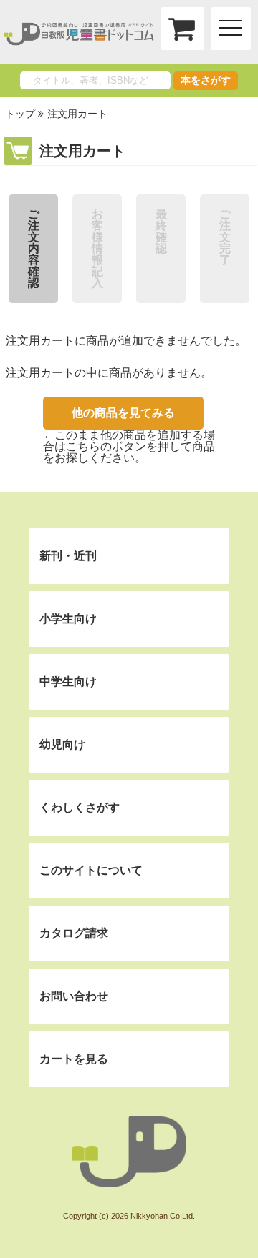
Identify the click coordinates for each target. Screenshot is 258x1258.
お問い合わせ (73, 996)
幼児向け (62, 744)
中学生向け (68, 681)
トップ (20, 113)
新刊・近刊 (68, 556)
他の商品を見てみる (123, 413)
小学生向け (68, 619)
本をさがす (206, 80)
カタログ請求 (73, 933)
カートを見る (73, 1059)
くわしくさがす (79, 807)
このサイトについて (91, 870)
